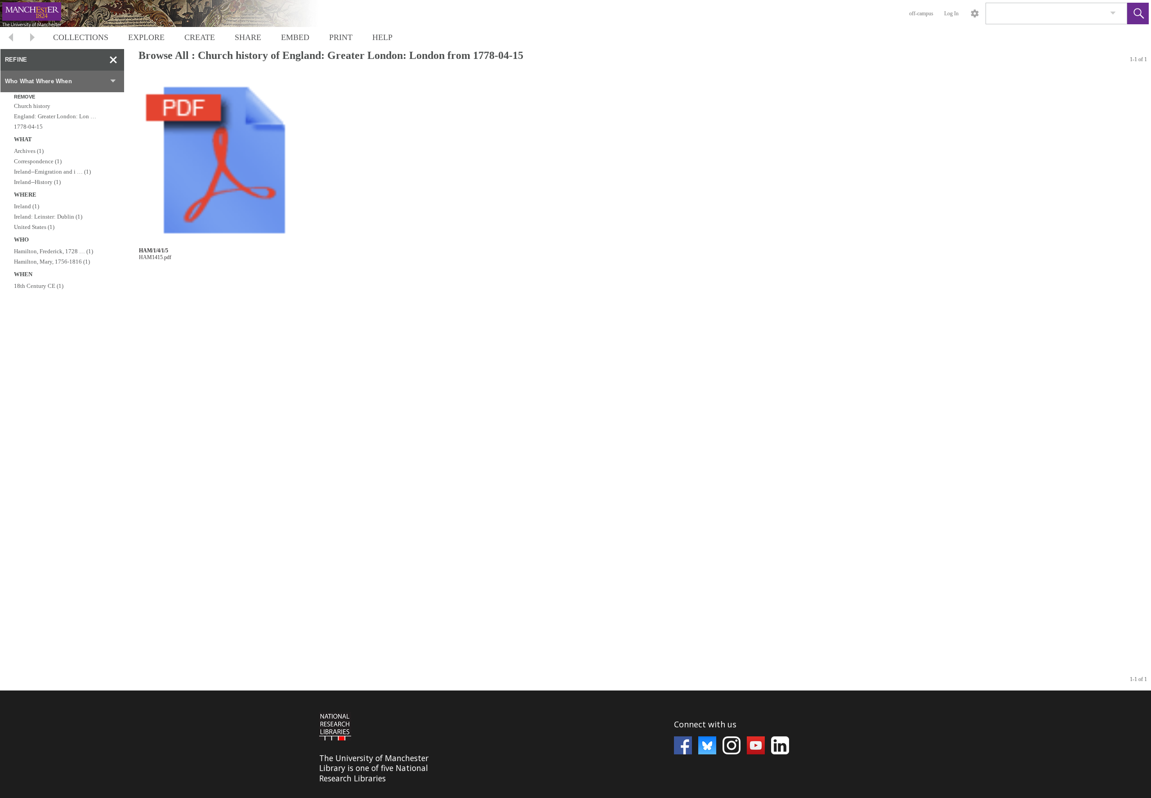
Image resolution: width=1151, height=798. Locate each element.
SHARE (248, 37)
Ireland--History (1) (37, 182)
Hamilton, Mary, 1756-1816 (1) (52, 261)
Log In (951, 13)
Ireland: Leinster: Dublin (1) (48, 216)
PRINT (340, 37)
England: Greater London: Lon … (55, 116)
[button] (1138, 13)
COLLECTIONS (80, 37)
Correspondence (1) (38, 161)
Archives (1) (29, 151)
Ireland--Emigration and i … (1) (52, 171)
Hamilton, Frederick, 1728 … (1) (53, 251)
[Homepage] (169, 13)
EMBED (295, 37)
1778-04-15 (28, 126)
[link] (1113, 13)
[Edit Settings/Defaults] (975, 13)
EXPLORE (146, 37)
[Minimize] (113, 60)
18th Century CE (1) (38, 285)
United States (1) (34, 227)
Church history (32, 106)
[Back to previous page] (11, 38)
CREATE (199, 37)
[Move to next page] (32, 38)
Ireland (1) (26, 206)
